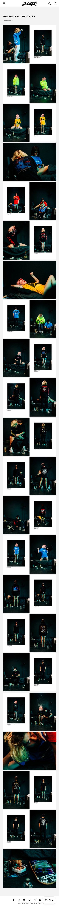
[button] (55, 3)
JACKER (22, 904)
